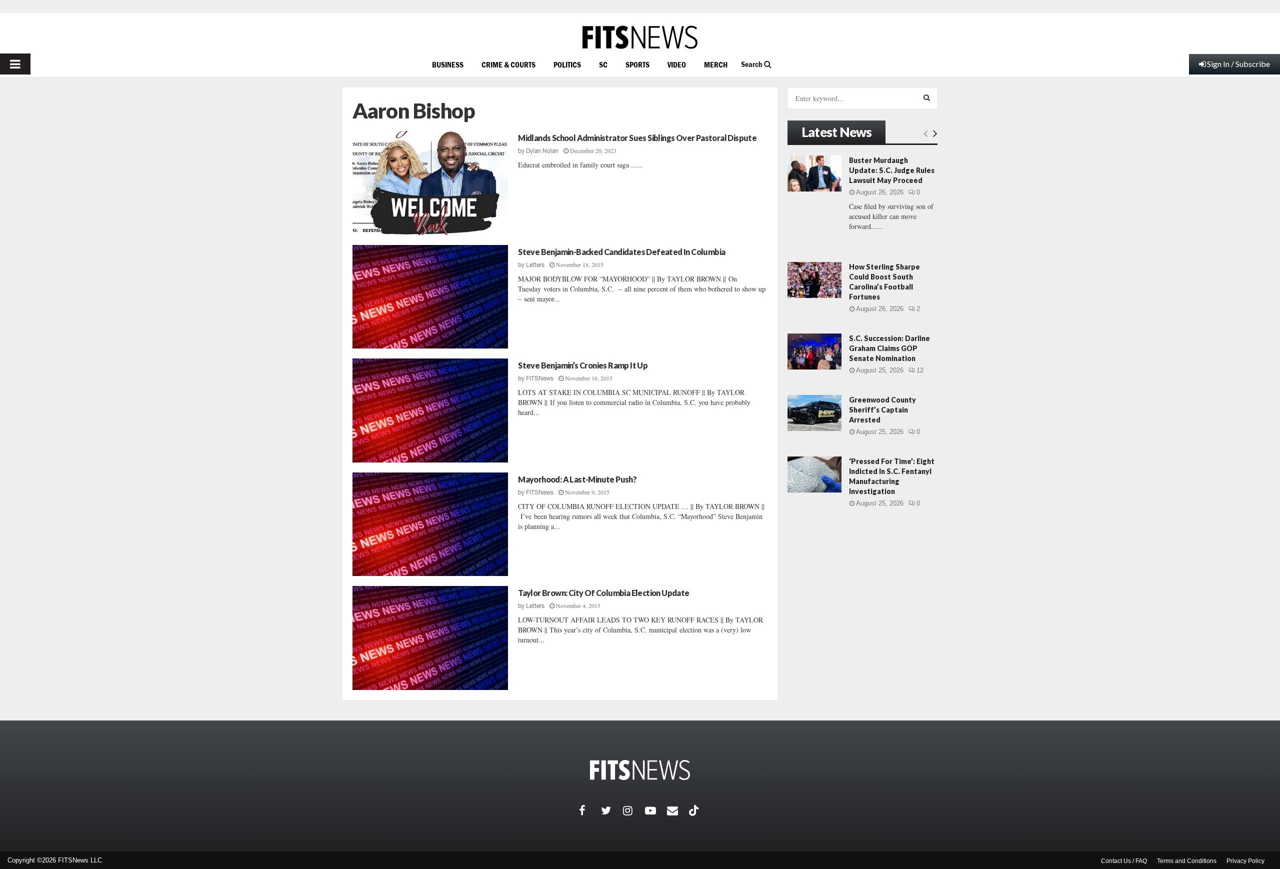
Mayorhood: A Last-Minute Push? (577, 479)
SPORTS (638, 64)
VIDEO (677, 64)
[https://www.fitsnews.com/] (640, 37)
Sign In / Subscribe (1238, 63)
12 (920, 370)
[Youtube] (656, 811)
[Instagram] (634, 811)
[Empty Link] (926, 133)
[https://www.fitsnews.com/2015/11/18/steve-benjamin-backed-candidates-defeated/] (430, 297)
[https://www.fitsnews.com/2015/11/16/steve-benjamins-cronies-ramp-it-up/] (430, 410)
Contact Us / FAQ (1124, 861)
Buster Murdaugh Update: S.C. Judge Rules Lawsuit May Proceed (891, 170)
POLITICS (567, 64)
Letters (535, 265)
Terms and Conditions (1186, 861)
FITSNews (540, 378)
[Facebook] (590, 811)
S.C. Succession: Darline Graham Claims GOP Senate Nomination (889, 348)
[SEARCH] (927, 98)
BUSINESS (448, 64)
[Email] (678, 811)
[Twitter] (612, 811)
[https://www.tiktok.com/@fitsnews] (695, 811)
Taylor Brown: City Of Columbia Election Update (603, 593)
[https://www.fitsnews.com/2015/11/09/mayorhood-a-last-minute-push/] (430, 524)
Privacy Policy (1245, 861)
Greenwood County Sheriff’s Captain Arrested (882, 410)
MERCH (716, 64)
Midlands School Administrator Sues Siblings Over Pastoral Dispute (637, 137)
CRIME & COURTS (509, 64)
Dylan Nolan (542, 151)
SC (603, 64)
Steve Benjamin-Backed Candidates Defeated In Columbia (621, 251)
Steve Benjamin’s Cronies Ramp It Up (583, 365)
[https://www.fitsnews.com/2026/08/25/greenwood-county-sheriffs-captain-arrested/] (815, 413)
